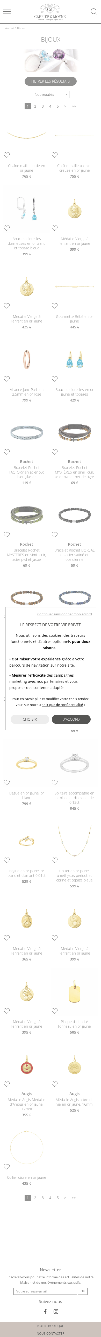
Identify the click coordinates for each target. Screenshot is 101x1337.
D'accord (71, 719)
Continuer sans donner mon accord (64, 614)
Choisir (30, 719)
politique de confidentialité (62, 704)
